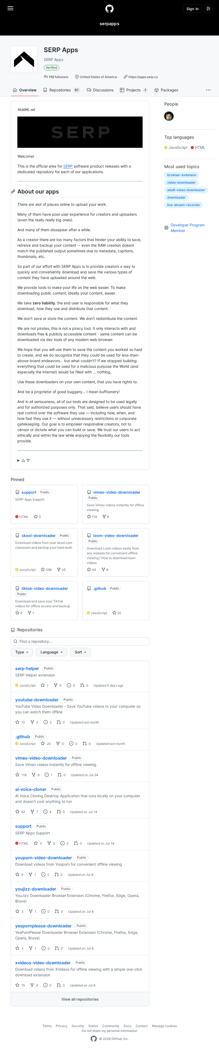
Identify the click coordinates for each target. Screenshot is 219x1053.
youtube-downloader (36, 699)
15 (23, 985)
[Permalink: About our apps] (13, 191)
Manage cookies (164, 1026)
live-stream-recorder (183, 205)
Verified (51, 67)
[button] (208, 90)
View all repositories (80, 999)
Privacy (61, 1026)
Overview (28, 90)
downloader (176, 197)
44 (93, 570)
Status (93, 1026)
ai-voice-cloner (30, 789)
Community (110, 1026)
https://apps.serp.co (143, 77)
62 (23, 812)
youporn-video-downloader (43, 857)
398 (48, 570)
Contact (142, 1026)
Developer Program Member (188, 228)
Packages (169, 90)
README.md (26, 110)
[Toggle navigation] (10, 8)
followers (58, 77)
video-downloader (181, 182)
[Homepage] (109, 8)
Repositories (64, 90)
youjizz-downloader (35, 889)
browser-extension (181, 175)
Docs (127, 1026)
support (23, 826)
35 (63, 570)
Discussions (103, 90)
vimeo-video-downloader (41, 758)
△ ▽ (25, 460)
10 (23, 722)
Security (78, 1026)
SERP (68, 166)
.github (22, 736)
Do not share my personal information (109, 1031)
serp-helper (27, 668)
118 (94, 517)
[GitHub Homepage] (94, 1038)
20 (118, 613)
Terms (47, 1026)
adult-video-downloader (186, 190)
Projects (136, 90)
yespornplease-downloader (43, 925)
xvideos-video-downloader (43, 962)
